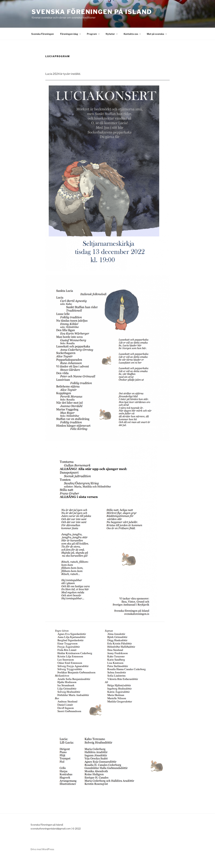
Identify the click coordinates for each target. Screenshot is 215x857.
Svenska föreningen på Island (92, 11)
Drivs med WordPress (42, 849)
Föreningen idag (69, 33)
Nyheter (110, 33)
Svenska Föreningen (42, 33)
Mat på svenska (155, 33)
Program (92, 33)
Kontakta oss (131, 33)
